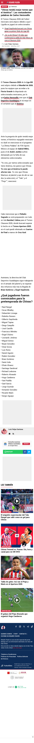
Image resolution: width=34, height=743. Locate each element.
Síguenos (26, 443)
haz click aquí (17, 648)
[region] (17, 740)
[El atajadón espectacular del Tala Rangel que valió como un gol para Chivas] (17, 501)
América (20, 103)
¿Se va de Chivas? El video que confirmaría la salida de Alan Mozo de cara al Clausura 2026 (19, 38)
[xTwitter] (24, 626)
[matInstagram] (20, 626)
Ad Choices (4, 659)
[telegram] (28, 626)
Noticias (14, 6)
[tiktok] (32, 626)
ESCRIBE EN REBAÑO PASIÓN (10, 636)
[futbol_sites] (7, 665)
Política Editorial (22, 657)
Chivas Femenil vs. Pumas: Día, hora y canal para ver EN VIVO (16, 550)
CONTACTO (22, 634)
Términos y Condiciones (8, 654)
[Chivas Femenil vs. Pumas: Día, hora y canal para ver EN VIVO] (17, 536)
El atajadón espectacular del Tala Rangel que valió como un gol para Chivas (15, 517)
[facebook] (16, 626)
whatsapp (10, 452)
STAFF (16, 634)
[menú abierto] (2, 2)
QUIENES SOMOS (6, 634)
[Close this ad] (32, 737)
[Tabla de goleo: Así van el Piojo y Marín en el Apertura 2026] (17, 568)
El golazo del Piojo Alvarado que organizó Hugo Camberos (14, 615)
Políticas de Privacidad (8, 657)
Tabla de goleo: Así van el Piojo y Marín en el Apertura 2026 (14, 583)
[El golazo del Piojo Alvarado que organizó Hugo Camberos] (17, 600)
